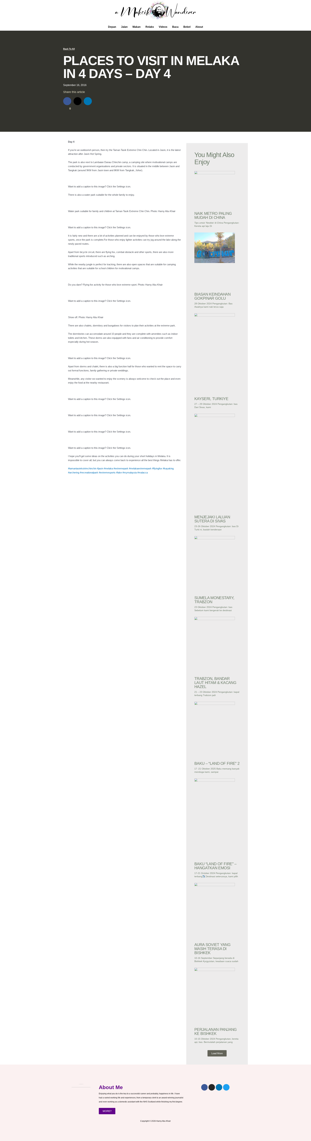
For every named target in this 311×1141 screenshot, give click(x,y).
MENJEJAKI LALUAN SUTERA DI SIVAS (212, 519)
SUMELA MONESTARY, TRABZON (214, 600)
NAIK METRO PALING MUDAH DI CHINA (213, 215)
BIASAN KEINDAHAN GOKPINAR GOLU (212, 296)
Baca (175, 26)
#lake (119, 472)
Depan (112, 26)
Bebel (186, 26)
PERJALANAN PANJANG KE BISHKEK (215, 1031)
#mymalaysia (129, 472)
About (199, 26)
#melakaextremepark (140, 468)
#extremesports (107, 472)
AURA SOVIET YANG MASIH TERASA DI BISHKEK (212, 948)
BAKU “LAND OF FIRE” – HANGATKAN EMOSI (215, 866)
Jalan (124, 26)
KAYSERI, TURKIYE (211, 399)
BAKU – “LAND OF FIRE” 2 (216, 763)
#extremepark (121, 468)
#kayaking (168, 468)
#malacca (142, 472)
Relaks (149, 26)
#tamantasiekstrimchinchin (82, 468)
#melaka (108, 468)
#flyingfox (157, 468)
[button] (217, 1053)
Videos (163, 26)
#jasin (100, 468)
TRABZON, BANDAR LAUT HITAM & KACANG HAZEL (215, 682)
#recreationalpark (89, 472)
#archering (73, 472)
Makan (136, 26)
